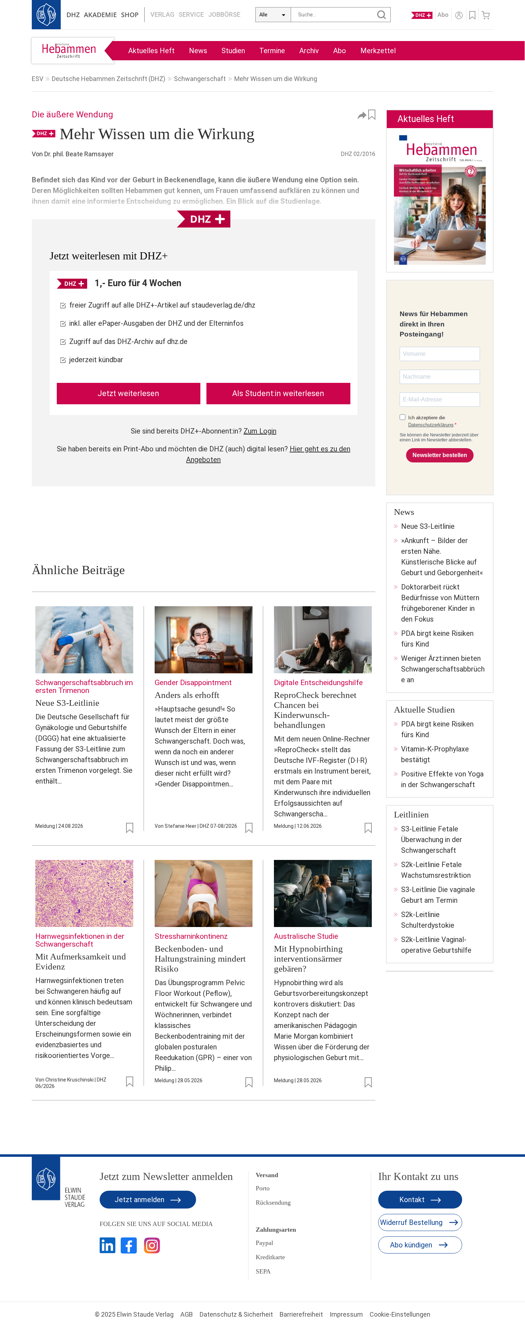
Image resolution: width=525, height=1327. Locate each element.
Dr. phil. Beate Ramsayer (79, 154)
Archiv (309, 50)
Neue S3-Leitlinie (67, 703)
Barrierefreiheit (301, 1314)
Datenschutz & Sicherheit (236, 1314)
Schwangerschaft (200, 78)
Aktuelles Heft (151, 50)
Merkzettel (378, 50)
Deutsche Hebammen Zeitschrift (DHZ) (108, 78)
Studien (233, 50)
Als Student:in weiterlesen (278, 393)
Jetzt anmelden (140, 1199)
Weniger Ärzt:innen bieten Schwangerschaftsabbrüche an (443, 669)
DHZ (73, 14)
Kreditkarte (270, 1257)
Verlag (162, 14)
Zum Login (260, 431)
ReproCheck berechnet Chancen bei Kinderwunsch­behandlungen (315, 710)
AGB (186, 1314)
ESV (37, 78)
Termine (272, 50)
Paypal (264, 1242)
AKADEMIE (100, 14)
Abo (339, 50)
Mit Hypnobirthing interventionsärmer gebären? (308, 958)
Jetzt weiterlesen (128, 393)
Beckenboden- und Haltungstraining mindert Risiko (200, 958)
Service (191, 14)
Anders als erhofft (187, 695)
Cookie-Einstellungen (400, 1314)
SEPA (263, 1271)
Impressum (346, 1314)
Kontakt (412, 1199)
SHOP (130, 14)
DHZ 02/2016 (358, 154)
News (198, 50)
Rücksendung (273, 1202)
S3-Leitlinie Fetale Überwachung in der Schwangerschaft (431, 840)
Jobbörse (224, 14)
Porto (263, 1188)
